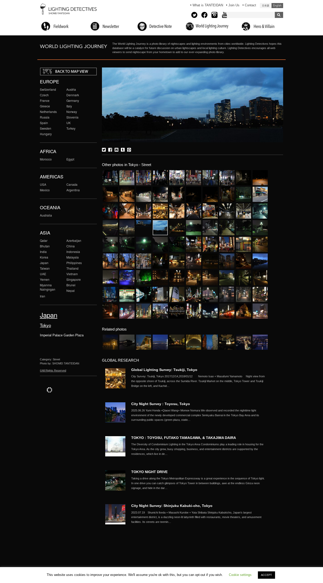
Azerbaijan (73, 240)
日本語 (266, 5)
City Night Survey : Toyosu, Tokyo (160, 404)
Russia (44, 117)
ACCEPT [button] (266, 574)
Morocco (46, 159)
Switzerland (48, 89)
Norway (71, 111)
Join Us (233, 5)
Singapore (73, 279)
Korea (44, 257)
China (70, 246)
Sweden (45, 128)
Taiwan (45, 268)
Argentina (73, 190)
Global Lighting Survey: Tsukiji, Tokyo (164, 370)
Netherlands (48, 111)
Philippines (74, 263)
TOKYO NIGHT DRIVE (149, 472)
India (43, 251)
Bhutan (45, 246)
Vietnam (72, 274)
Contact (250, 5)
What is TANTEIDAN (208, 5)
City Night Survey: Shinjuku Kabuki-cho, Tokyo (171, 506)
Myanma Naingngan (47, 287)
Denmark (72, 95)
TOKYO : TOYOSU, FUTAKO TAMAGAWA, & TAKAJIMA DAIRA (183, 438)
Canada (71, 184)
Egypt (70, 159)
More (199, 381)
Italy (69, 106)
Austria (71, 89)
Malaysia (72, 257)
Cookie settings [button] (240, 575)
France (44, 100)
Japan (44, 263)
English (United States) (277, 5)
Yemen (44, 279)
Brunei (70, 285)
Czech (44, 95)
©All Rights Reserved (53, 370)
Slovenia (72, 117)
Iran (42, 296)
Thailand (72, 268)
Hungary (46, 134)
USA (43, 184)
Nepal (70, 290)
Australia (46, 215)
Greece (45, 106)
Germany (72, 100)
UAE (43, 274)
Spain (44, 123)
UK (68, 123)
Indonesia (73, 251)
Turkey (70, 128)
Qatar (43, 240)
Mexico (45, 190)
